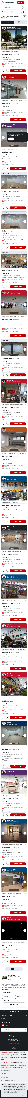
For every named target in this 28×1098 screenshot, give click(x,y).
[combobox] (13, 7)
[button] (6, 989)
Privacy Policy (7, 1089)
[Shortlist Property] (24, 33)
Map (21, 22)
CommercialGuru (5, 1077)
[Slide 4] (14, 145)
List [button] (8, 22)
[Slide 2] (11, 145)
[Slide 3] (13, 145)
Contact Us (4, 1018)
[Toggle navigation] (25, 2)
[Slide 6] (16, 187)
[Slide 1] (10, 187)
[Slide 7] (17, 187)
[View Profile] (14, 28)
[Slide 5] (15, 187)
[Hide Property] (21, 33)
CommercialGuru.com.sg (7, 1052)
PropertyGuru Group (6, 1015)
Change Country (5, 1022)
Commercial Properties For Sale (9, 1080)
